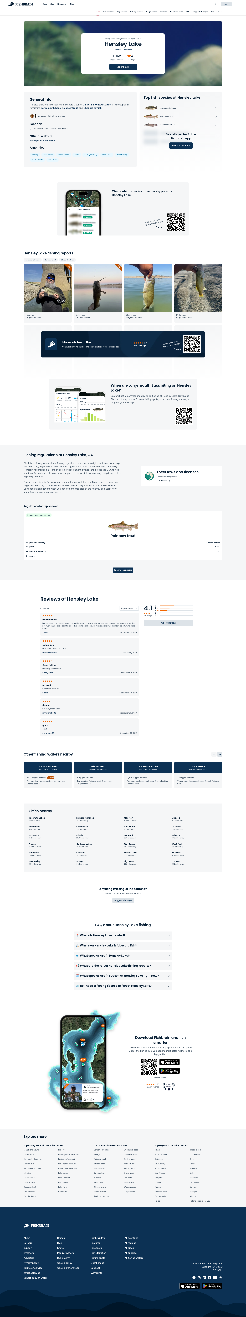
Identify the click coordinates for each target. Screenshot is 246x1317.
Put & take (52, 160)
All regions (130, 1243)
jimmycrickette (49, 713)
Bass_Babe (47, 672)
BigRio (45, 693)
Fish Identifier (98, 1253)
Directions (61, 128)
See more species (123, 570)
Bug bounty (63, 1258)
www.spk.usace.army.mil (42, 140)
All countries (131, 1238)
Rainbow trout (50, 260)
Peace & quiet (63, 155)
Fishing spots (98, 1258)
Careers (28, 1243)
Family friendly (90, 155)
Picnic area (106, 155)
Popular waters (65, 1253)
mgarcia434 (48, 733)
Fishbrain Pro (98, 1238)
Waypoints (96, 1273)
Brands (61, 1238)
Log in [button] (226, 4)
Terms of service (33, 1268)
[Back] (214, 754)
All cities (129, 1248)
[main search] (216, 4)
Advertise (29, 1258)
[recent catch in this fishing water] (48, 293)
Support (28, 1248)
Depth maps (97, 1263)
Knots (60, 1248)
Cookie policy (64, 1263)
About (27, 1238)
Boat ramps (48, 155)
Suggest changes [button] (123, 900)
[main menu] (236, 4)
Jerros (45, 632)
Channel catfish (67, 260)
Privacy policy (31, 1263)
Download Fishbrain (181, 145)
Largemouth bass (33, 260)
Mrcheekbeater (49, 652)
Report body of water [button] (35, 1278)
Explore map (123, 66)
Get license (162, 480)
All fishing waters (134, 1258)
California (117, 49)
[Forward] (219, 754)
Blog (59, 1243)
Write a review (168, 622)
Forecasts (96, 1248)
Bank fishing (122, 155)
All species (131, 1253)
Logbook (95, 1268)
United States (127, 49)
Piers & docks (37, 160)
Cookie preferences (68, 1268)
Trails (76, 155)
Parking (35, 155)
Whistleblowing (32, 1273)
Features (95, 1243)
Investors (29, 1253)
